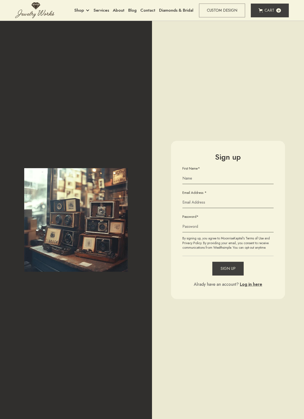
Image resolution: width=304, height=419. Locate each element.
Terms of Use (255, 238)
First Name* (191, 168)
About (118, 10)
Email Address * (194, 192)
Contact (147, 10)
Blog (132, 10)
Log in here (251, 284)
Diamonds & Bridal (176, 10)
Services (101, 10)
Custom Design (222, 10)
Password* (190, 216)
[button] (82, 10)
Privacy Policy (191, 243)
